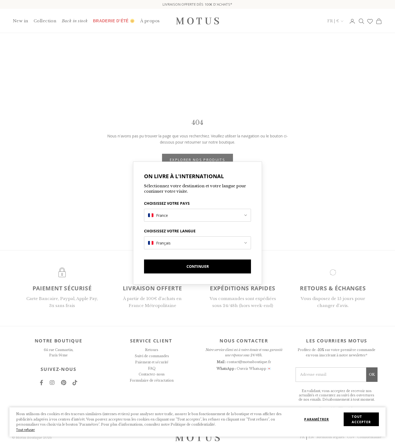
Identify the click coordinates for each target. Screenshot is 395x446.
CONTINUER (197, 266)
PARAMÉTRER (316, 419)
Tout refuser (25, 429)
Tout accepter (361, 419)
